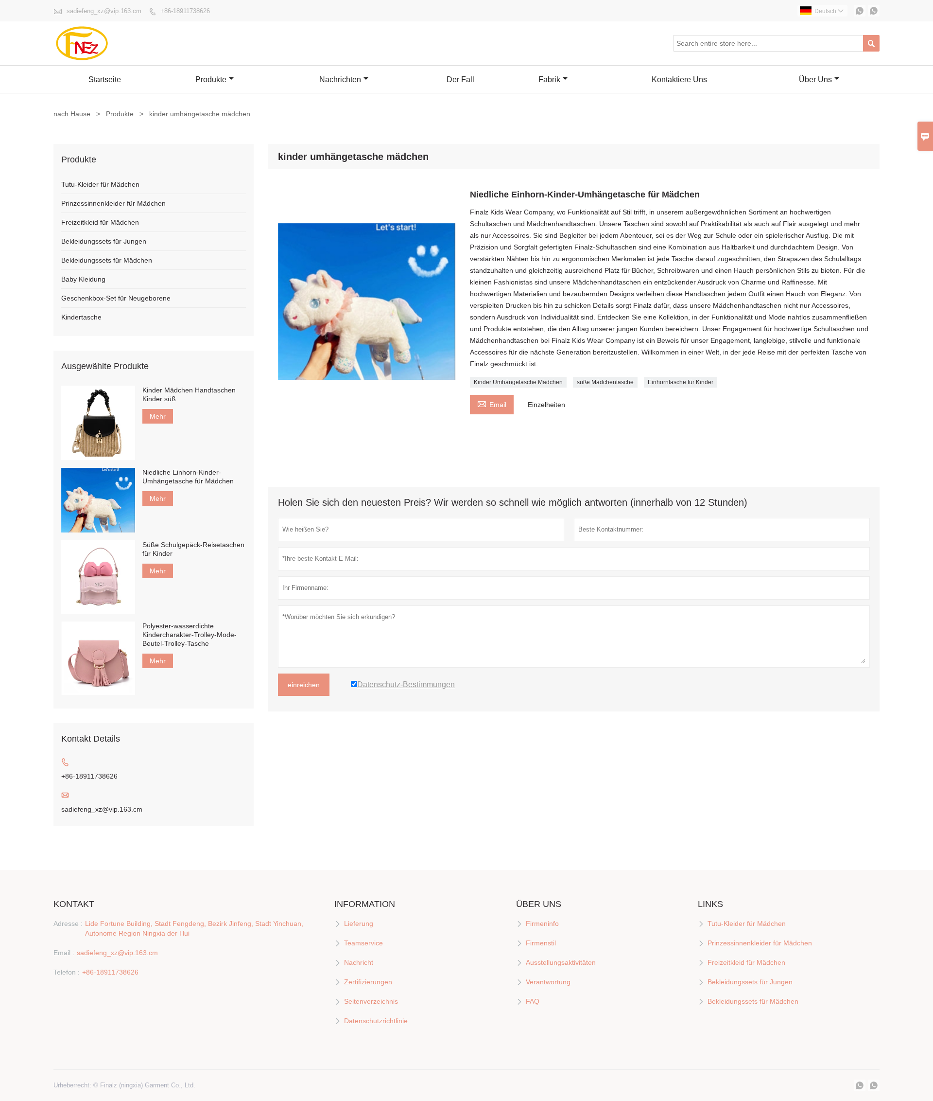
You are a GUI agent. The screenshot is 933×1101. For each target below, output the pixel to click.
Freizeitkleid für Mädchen (100, 222)
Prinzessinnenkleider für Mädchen (113, 203)
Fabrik (549, 79)
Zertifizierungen (368, 982)
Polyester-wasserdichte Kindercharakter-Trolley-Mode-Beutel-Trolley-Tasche (189, 634)
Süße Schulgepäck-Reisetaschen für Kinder (193, 549)
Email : (63, 953)
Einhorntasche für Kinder (680, 382)
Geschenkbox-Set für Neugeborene (116, 298)
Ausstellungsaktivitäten (561, 962)
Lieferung (358, 923)
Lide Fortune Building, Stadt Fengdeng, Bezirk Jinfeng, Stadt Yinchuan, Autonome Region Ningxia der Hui (194, 928)
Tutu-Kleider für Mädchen (100, 184)
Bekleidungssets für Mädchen (106, 260)
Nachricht (358, 962)
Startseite (104, 79)
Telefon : (66, 972)
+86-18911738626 (185, 11)
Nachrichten (340, 79)
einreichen (304, 685)
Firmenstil (541, 943)
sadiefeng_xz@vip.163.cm (104, 11)
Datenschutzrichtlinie (376, 1021)
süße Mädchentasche (605, 382)
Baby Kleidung (83, 279)
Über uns (815, 79)
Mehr (158, 416)
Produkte (210, 79)
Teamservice (363, 943)
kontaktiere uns (679, 79)
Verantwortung (548, 982)
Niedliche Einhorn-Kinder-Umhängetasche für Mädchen (188, 476)
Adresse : (68, 923)
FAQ (532, 1001)
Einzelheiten (546, 404)
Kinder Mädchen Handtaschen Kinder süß (189, 394)
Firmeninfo (542, 923)
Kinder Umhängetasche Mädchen (518, 382)
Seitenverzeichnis (371, 1001)
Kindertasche (81, 317)
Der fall (460, 79)
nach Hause (71, 114)
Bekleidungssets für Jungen (103, 241)
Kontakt (73, 904)
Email (491, 403)
